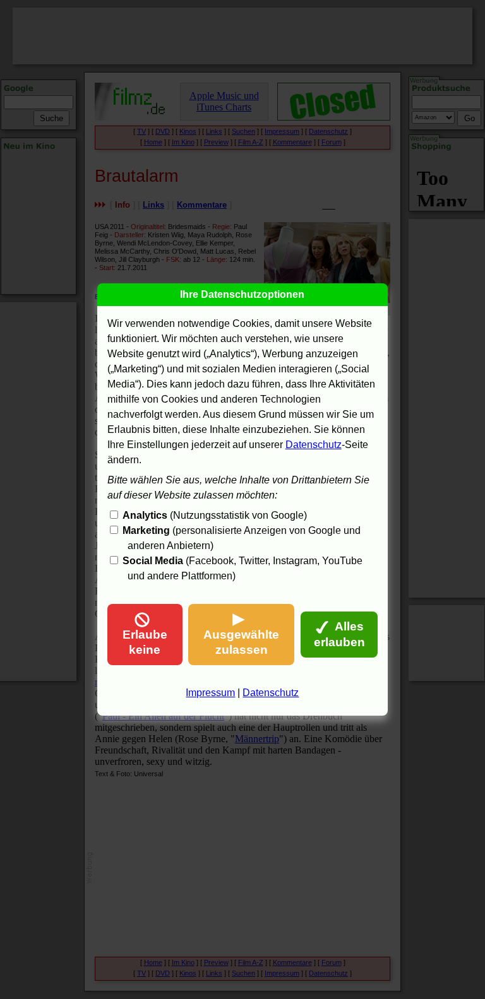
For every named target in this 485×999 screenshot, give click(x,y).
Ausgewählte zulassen (241, 642)
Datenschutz (313, 444)
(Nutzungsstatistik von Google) (215, 515)
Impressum (210, 692)
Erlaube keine (145, 642)
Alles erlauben (339, 634)
